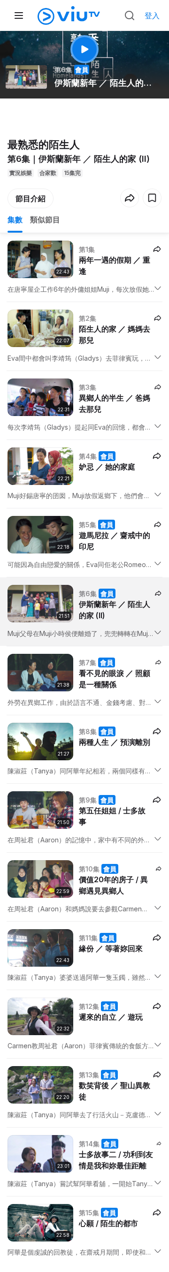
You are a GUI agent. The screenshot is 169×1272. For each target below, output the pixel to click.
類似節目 (45, 219)
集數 (15, 219)
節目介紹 (30, 198)
